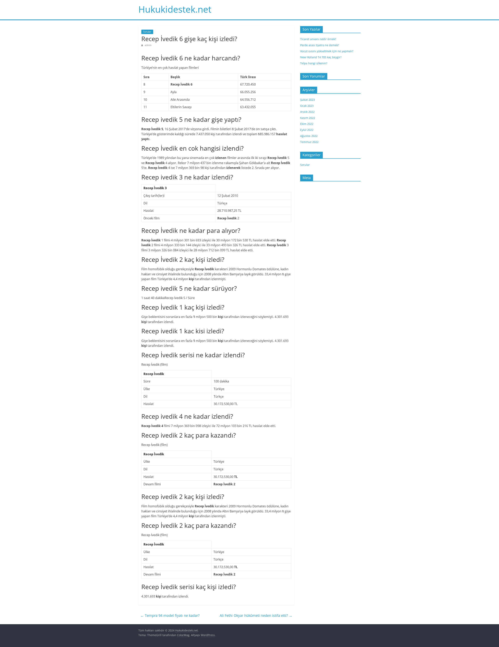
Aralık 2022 (307, 112)
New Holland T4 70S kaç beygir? (321, 57)
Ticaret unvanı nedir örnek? (318, 39)
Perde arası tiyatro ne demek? (319, 45)
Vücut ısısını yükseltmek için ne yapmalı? (326, 51)
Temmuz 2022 (309, 142)
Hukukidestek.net (174, 9)
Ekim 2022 (306, 124)
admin (148, 45)
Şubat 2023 (307, 100)
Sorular (147, 31)
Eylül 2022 (306, 130)
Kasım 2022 (307, 118)
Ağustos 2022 (309, 136)
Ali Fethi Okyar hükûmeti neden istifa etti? (256, 615)
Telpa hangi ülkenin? (313, 63)
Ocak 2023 (307, 106)
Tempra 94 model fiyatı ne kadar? (170, 615)
